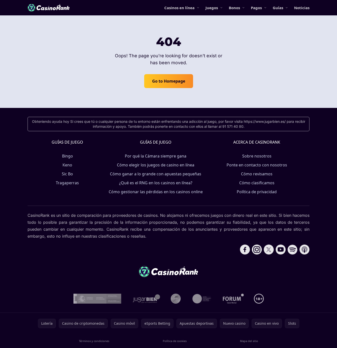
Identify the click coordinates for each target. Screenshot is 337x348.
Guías (278, 7)
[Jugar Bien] (146, 299)
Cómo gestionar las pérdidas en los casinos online (156, 191)
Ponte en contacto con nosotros (257, 165)
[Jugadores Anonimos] (176, 299)
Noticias (301, 7)
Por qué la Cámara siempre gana (155, 156)
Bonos (234, 7)
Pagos (256, 7)
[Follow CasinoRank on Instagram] (257, 249)
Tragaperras (67, 183)
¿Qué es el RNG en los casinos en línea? (155, 183)
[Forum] (233, 299)
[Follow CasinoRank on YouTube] (281, 249)
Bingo (67, 156)
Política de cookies (175, 341)
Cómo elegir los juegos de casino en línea (155, 165)
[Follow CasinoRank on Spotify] (293, 249)
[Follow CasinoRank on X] (269, 249)
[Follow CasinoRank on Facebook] (245, 249)
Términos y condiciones (94, 341)
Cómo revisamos (256, 174)
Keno (67, 165)
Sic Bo (67, 174)
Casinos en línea (179, 7)
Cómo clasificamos (256, 183)
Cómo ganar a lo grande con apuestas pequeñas (155, 174)
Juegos (211, 7)
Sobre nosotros (256, 156)
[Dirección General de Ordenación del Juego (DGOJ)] (97, 299)
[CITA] (202, 299)
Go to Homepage (168, 81)
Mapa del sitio (249, 341)
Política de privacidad (257, 191)
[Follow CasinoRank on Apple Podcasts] (304, 249)
